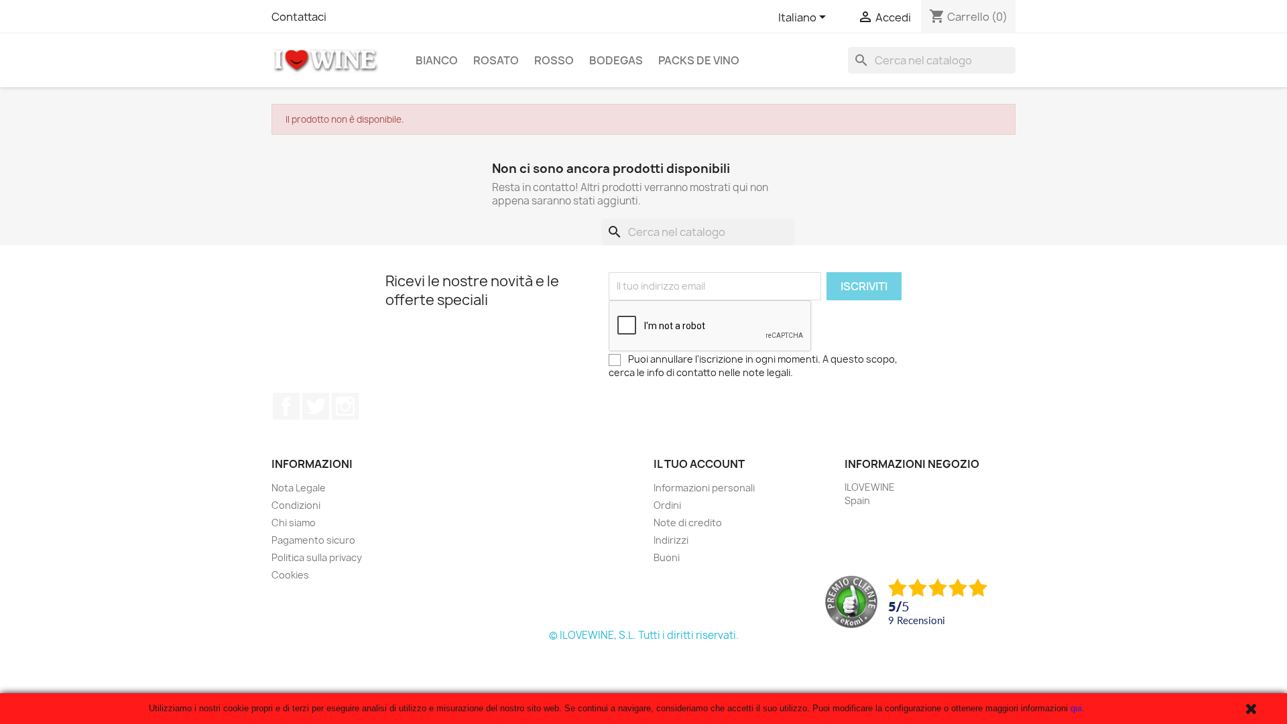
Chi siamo (293, 522)
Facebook (286, 406)
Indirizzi (671, 540)
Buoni (667, 557)
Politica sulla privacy (316, 557)
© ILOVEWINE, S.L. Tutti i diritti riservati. (644, 635)
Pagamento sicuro (313, 540)
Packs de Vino (698, 60)
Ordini (667, 505)
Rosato (496, 60)
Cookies (290, 574)
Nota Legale (298, 487)
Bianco (437, 60)
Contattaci (298, 16)
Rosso (554, 60)
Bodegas (616, 60)
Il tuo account (699, 464)
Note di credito (688, 522)
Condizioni (295, 505)
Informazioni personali (704, 487)
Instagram (345, 406)
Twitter (315, 406)
